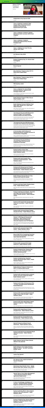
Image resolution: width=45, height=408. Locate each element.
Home (36, 1)
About (39, 1)
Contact (42, 1)
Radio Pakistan (22, 407)
